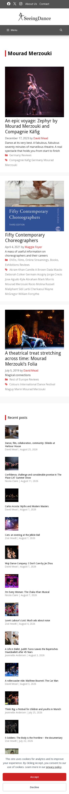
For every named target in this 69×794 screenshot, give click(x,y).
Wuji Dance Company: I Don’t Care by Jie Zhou (29, 563)
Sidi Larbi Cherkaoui (31, 289)
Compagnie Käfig (20, 160)
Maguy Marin (13, 389)
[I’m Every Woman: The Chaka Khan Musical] (11, 585)
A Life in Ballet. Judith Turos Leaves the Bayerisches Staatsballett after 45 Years (31, 650)
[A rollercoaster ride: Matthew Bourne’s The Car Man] (11, 674)
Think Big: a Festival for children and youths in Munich (33, 709)
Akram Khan (17, 270)
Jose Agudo (12, 279)
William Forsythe (28, 294)
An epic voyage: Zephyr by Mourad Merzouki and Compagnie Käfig (31, 126)
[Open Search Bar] (61, 30)
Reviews (26, 155)
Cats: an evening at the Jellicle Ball (22, 535)
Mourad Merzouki (16, 284)
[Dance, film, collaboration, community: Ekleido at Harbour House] (11, 436)
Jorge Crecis (54, 274)
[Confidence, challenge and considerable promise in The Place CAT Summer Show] (11, 468)
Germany (15, 155)
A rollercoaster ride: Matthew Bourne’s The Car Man (31, 680)
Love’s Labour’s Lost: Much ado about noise (27, 620)
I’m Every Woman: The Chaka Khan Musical (27, 592)
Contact (44, 4)
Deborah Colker (15, 274)
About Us (31, 4)
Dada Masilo (54, 270)
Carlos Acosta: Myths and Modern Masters (27, 506)
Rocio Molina (36, 284)
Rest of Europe (18, 379)
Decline (34, 787)
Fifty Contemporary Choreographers (25, 237)
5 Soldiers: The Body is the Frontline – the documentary (33, 737)
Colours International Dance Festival (32, 384)
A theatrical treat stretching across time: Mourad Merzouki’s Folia (33, 358)
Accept (34, 777)
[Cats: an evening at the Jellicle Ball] (11, 528)
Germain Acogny (36, 274)
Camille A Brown (35, 270)
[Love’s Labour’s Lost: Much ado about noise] (11, 614)
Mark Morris (46, 279)
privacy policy (53, 767)
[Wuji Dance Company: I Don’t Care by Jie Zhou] (11, 557)
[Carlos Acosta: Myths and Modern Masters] (11, 500)
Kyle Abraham (28, 279)
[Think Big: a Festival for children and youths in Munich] (11, 703)
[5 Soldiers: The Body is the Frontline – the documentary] (11, 731)
